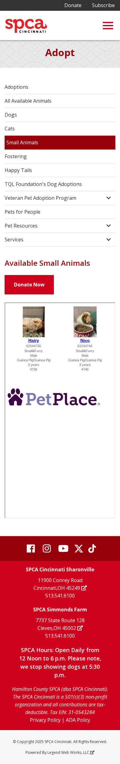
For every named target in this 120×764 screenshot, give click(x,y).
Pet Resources (21, 225)
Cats (10, 128)
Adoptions (16, 87)
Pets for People (22, 211)
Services (14, 239)
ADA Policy (78, 720)
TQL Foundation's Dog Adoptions (43, 184)
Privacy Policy (45, 720)
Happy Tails (18, 170)
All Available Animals (28, 100)
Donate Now (29, 284)
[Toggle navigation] (108, 25)
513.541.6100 (60, 595)
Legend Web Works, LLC (68, 752)
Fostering (16, 156)
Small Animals (22, 142)
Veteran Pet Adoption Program (40, 198)
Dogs (11, 114)
